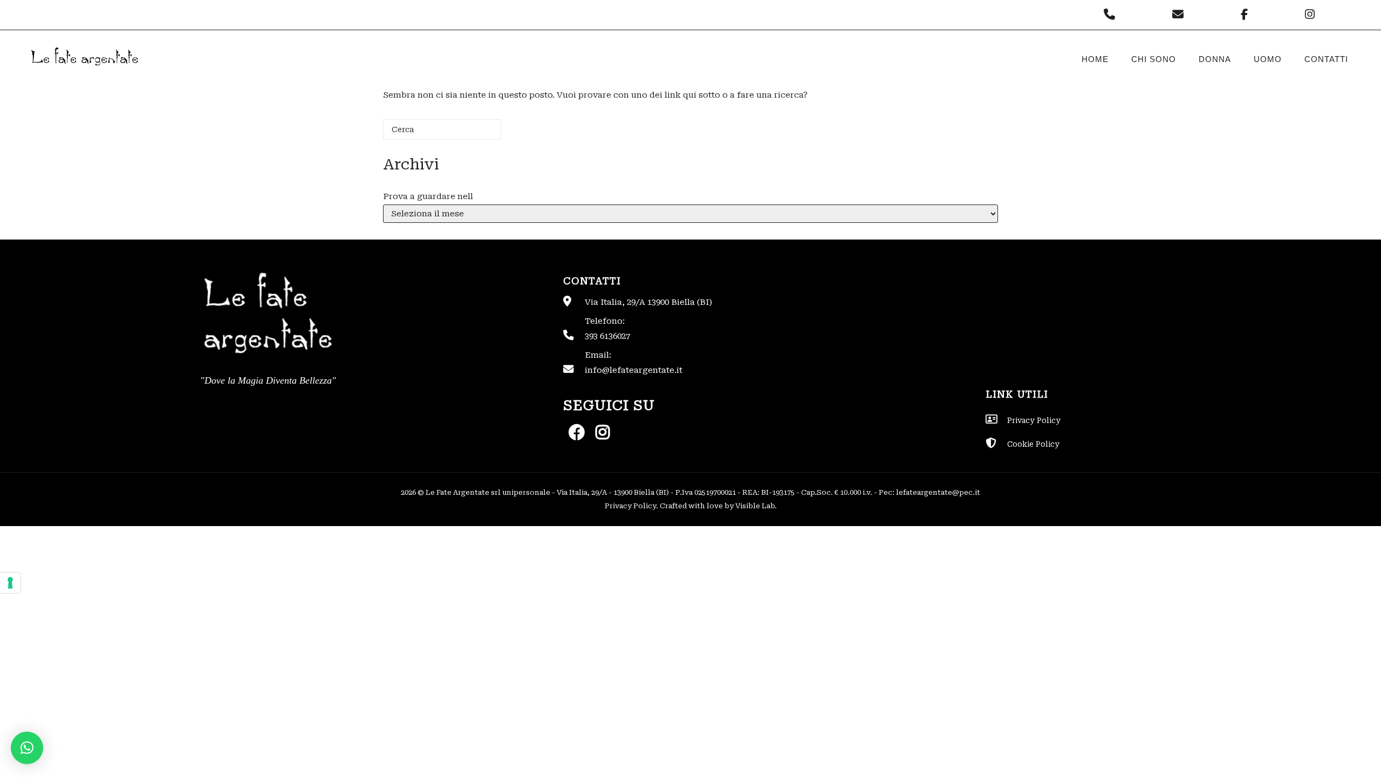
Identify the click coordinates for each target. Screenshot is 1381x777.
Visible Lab (755, 506)
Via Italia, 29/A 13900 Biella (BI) (648, 302)
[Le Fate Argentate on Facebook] (1246, 14)
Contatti (1326, 59)
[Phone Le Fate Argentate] (1112, 14)
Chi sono (1153, 59)
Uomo (1268, 59)
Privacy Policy (630, 506)
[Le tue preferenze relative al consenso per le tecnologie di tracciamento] (10, 582)
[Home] (84, 74)
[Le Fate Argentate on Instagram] (1311, 14)
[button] (27, 748)
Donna (1215, 59)
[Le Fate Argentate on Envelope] (1180, 14)
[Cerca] (476, 133)
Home (1095, 59)
